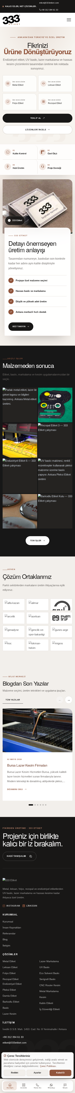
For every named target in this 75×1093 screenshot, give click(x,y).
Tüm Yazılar (13, 700)
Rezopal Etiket (10, 979)
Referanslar (9, 933)
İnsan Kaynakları (12, 927)
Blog (5, 939)
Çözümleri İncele (35, 130)
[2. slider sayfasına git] (35, 805)
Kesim (42, 997)
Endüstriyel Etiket (12, 983)
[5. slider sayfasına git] (43, 805)
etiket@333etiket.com (49, 3)
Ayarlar (37, 1073)
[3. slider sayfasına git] (37, 805)
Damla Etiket (10, 995)
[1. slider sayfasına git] (31, 805)
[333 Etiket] (11, 20)
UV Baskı (44, 967)
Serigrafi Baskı (47, 979)
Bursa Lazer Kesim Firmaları (27, 765)
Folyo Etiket (9, 973)
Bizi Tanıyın (19, 326)
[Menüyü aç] (68, 19)
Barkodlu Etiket (11, 1001)
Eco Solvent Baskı (49, 973)
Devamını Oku (15, 789)
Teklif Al (35, 118)
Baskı (6, 1007)
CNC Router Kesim (49, 985)
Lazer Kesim (9, 1013)
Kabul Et (60, 1073)
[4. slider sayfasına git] (40, 805)
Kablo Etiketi (46, 1003)
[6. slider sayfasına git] (45, 805)
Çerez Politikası (48, 1066)
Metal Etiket (9, 961)
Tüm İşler (35, 541)
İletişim (6, 945)
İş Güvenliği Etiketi (49, 1009)
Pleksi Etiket (9, 989)
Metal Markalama (49, 991)
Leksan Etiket (10, 967)
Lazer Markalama (49, 961)
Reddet (14, 1073)
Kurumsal (8, 921)
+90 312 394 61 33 (49, 10)
